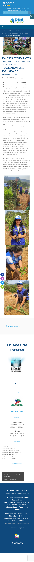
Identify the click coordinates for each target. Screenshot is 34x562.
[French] (5, 5)
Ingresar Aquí (17, 411)
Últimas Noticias (19, 79)
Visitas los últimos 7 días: (9, 450)
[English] (3, 5)
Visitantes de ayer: (8, 448)
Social (12, 79)
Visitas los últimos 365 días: (10, 455)
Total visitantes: (7, 459)
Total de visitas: (7, 457)
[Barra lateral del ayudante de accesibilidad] (32, 16)
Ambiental (7, 79)
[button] (5, 27)
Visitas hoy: (5, 446)
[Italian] (7, 5)
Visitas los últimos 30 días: (10, 452)
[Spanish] (9, 5)
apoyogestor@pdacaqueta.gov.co (17, 523)
